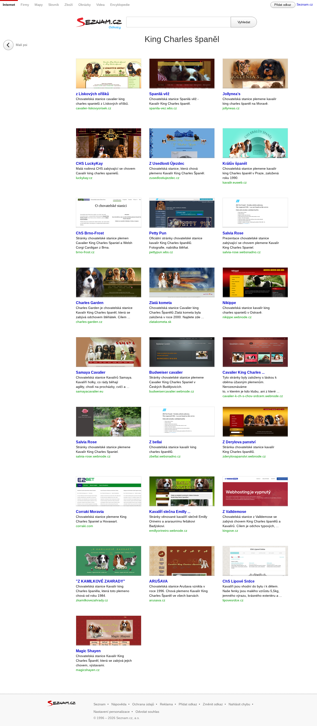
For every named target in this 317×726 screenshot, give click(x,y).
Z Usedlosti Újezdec (166, 163)
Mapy (39, 4)
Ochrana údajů (143, 704)
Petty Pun (157, 233)
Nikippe (229, 303)
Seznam (100, 704)
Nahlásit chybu (239, 704)
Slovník (53, 4)
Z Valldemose (234, 512)
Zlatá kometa (160, 303)
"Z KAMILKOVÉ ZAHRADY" (100, 581)
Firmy (25, 4)
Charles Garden (90, 303)
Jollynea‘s (231, 94)
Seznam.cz (305, 4)
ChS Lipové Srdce (239, 581)
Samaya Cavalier (90, 372)
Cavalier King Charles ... (244, 372)
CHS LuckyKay (89, 163)
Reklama (166, 704)
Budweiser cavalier (166, 372)
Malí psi (21, 45)
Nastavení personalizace (112, 711)
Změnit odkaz (213, 704)
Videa (100, 4)
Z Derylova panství (239, 442)
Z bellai (155, 442)
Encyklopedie (120, 4)
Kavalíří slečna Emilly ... (169, 512)
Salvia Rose (233, 233)
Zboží (69, 4)
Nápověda (118, 704)
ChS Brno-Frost (90, 233)
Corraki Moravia (90, 512)
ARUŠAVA (158, 581)
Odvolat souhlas (147, 711)
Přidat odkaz (282, 4)
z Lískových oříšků (92, 94)
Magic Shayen (88, 651)
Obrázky (84, 4)
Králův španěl (235, 163)
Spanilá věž (159, 94)
